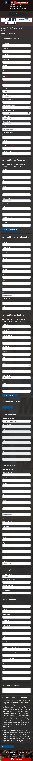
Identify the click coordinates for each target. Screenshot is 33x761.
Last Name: (5, 54)
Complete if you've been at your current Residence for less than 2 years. (14, 165)
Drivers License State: (8, 105)
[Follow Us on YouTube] (12, 2)
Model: (4, 440)
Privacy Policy (22, 750)
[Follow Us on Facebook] (6, 2)
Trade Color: (6, 625)
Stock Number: (6, 424)
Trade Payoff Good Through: (10, 647)
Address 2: (5, 65)
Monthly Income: (7, 253)
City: (3, 70)
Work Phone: (6, 293)
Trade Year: (5, 604)
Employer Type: (7, 247)
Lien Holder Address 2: (9, 658)
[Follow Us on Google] (15, 2)
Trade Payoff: (6, 642)
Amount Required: (7, 585)
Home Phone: (6, 121)
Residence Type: (7, 146)
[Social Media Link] (22, 2)
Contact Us (17, 750)
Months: (4, 140)
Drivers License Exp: (8, 110)
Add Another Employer (10, 395)
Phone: (4, 512)
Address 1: (5, 59)
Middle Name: (6, 49)
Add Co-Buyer (7, 408)
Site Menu (16, 14)
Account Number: (7, 472)
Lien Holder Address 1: (9, 653)
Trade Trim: (5, 620)
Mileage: (4, 457)
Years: (4, 135)
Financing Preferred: (8, 574)
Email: (4, 127)
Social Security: (7, 89)
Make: (4, 435)
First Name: (5, 43)
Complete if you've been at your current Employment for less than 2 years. (14, 320)
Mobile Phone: (6, 116)
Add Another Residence (10, 229)
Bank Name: (5, 478)
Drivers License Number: (9, 99)
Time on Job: (6, 298)
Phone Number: (7, 198)
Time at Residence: (8, 132)
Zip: (3, 83)
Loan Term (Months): (8, 579)
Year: (3, 429)
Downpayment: (6, 590)
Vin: (3, 451)
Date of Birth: (6, 94)
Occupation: (6, 258)
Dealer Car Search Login (16, 756)
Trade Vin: (5, 636)
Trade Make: (6, 609)
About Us (12, 750)
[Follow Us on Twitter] (9, 2)
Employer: (5, 242)
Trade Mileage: (6, 631)
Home (9, 750)
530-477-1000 (18, 8)
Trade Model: (6, 614)
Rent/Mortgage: (7, 151)
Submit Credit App (7, 747)
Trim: (3, 446)
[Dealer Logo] (16, 21)
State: (4, 76)
